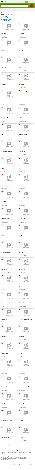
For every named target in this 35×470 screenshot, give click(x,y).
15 (32, 445)
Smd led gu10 (22, 336)
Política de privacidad (19, 464)
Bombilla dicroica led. (6, 185)
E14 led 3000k (22, 403)
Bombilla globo (5, 117)
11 (24, 445)
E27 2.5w (21, 252)
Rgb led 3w (21, 286)
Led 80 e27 (4, 336)
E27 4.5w (21, 50)
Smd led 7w (4, 319)
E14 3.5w (3, 67)
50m (2, 134)
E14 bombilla (22, 269)
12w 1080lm (4, 269)
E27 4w (20, 235)
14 (30, 445)
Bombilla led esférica (6, 151)
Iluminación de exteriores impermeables (25, 387)
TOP (2, 15)
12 (26, 445)
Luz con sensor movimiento (25, 319)
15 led (2, 168)
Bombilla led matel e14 (24, 101)
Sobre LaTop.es (28, 464)
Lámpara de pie (5, 20)
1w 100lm (3, 84)
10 (21, 445)
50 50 (2, 286)
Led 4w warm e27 (5, 302)
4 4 (19, 168)
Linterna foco (22, 151)
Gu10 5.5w (3, 201)
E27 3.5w (3, 33)
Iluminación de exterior (6, 18)
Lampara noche (5, 437)
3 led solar (3, 50)
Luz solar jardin (5, 353)
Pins (20, 67)
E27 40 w (21, 420)
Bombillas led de (5, 218)
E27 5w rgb (21, 84)
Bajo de (20, 201)
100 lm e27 (21, 302)
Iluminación (9, 15)
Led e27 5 (21, 353)
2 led (2, 235)
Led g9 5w (3, 403)
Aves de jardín (4, 370)
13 (28, 445)
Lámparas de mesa (6, 19)
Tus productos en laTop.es (8, 464)
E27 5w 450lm (22, 218)
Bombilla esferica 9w (6, 420)
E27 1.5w (3, 101)
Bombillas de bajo (23, 134)
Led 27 (20, 370)
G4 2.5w (20, 117)
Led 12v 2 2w (4, 387)
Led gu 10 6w (22, 437)
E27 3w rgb (21, 33)
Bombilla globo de (5, 252)
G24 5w (20, 185)
